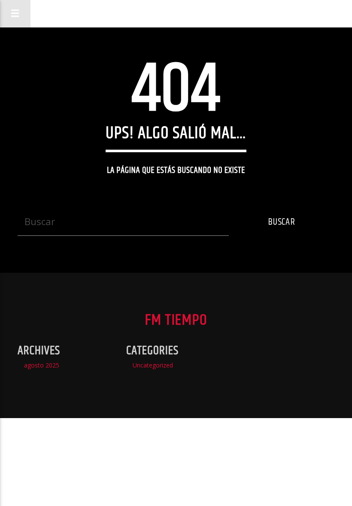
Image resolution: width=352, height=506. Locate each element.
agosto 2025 (41, 365)
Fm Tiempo (184, 13)
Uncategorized (153, 365)
